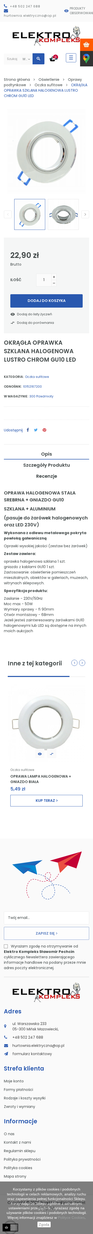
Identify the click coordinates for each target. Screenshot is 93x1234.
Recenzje (46, 476)
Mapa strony (15, 1176)
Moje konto (14, 1081)
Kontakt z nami (17, 1142)
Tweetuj (36, 430)
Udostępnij (28, 430)
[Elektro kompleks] (47, 36)
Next (85, 214)
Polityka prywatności (22, 1159)
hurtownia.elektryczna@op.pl (30, 15)
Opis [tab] (46, 454)
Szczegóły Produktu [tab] (46, 465)
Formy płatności (18, 1089)
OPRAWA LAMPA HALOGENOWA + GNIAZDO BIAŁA (40, 779)
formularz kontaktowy (32, 1053)
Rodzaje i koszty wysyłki (24, 1098)
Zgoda (44, 1224)
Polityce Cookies (71, 1217)
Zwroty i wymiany (19, 1106)
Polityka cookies (18, 1167)
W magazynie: (16, 396)
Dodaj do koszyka (47, 300)
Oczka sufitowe (37, 377)
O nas (9, 1133)
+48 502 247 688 (25, 6)
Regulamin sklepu (19, 1150)
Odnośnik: (13, 386)
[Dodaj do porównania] (51, 753)
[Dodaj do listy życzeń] (39, 753)
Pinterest (44, 430)
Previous (8, 214)
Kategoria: (14, 377)
